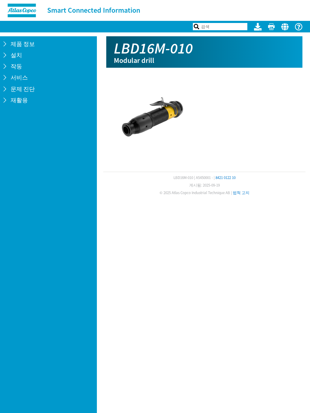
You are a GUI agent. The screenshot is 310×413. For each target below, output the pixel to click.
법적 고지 (241, 192)
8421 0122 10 (226, 177)
